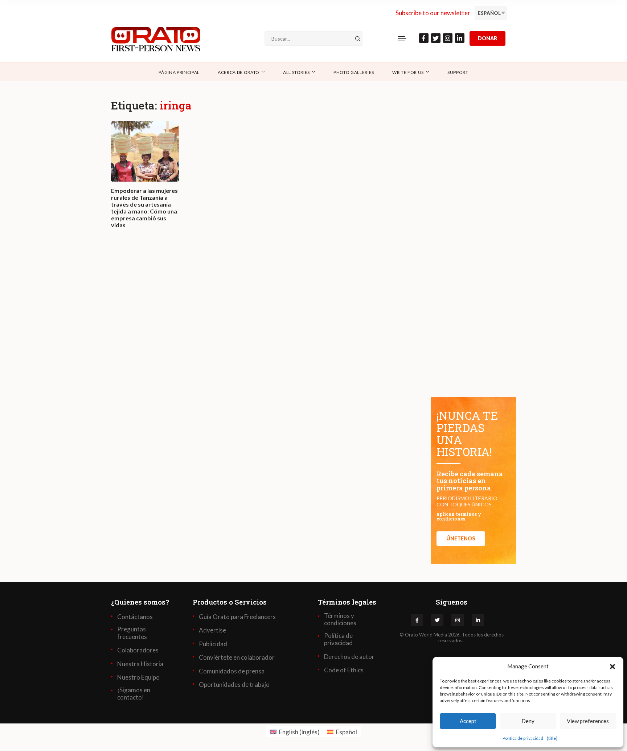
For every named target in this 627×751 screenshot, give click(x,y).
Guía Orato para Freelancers (237, 617)
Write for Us (408, 72)
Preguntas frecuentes (132, 633)
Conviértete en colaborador (237, 657)
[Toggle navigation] (402, 38)
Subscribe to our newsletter (433, 13)
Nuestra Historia (140, 664)
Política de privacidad (523, 738)
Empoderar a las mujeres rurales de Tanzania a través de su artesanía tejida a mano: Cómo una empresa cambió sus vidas (144, 208)
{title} (552, 738)
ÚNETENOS (460, 538)
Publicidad (213, 644)
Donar (487, 38)
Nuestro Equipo (138, 677)
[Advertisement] (263, 343)
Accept (468, 721)
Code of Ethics (344, 670)
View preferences (588, 721)
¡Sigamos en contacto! (133, 693)
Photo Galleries (353, 72)
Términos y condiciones (340, 619)
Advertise (212, 630)
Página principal (179, 72)
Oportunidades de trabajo (234, 684)
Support (457, 72)
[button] (612, 666)
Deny (527, 721)
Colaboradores (138, 650)
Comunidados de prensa (232, 671)
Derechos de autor (349, 656)
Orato (411, 635)
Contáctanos (135, 617)
